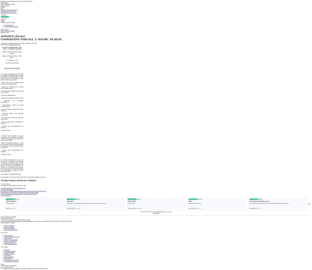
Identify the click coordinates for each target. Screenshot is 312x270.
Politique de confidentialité (11, 240)
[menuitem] (157, 25)
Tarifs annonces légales (10, 251)
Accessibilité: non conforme (11, 261)
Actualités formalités (9, 252)
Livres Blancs (7, 255)
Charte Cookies (8, 238)
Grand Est (24, 221)
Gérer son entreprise (9, 227)
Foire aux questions (9, 257)
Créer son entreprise (9, 225)
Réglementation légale (9, 242)
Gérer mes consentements (10, 244)
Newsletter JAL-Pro (9, 254)
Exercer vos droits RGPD (10, 241)
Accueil (3, 221)
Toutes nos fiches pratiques (11, 230)
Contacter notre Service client (11, 260)
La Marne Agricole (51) (14, 44)
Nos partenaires (8, 258)
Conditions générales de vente (11, 237)
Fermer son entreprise (9, 228)
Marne (30, 221)
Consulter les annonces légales (13, 221)
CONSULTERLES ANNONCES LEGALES (9, 12)
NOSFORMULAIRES (5, 9)
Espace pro (7, 249)
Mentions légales (8, 235)
